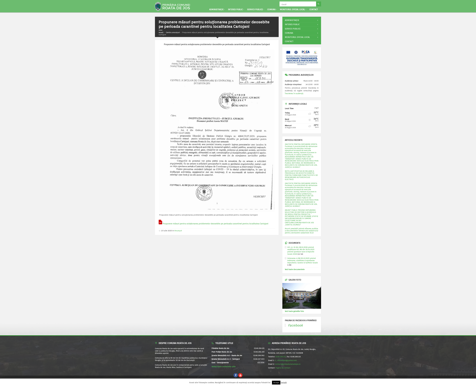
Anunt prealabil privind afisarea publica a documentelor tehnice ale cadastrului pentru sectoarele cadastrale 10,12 (301, 231)
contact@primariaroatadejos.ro (287, 364)
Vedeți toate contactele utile (224, 367)
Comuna (271, 9)
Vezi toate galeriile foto (294, 311)
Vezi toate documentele (295, 269)
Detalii (284, 383)
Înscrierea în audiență (294, 93)
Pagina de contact (282, 368)
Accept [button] (276, 383)
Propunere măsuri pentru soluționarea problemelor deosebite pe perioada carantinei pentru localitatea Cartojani (215, 223)
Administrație (216, 9)
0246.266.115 (280, 357)
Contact (313, 9)
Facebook (295, 325)
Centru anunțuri (173, 32)
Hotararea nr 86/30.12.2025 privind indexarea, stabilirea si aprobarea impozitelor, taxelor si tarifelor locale (302, 260)
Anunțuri (178, 231)
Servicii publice (255, 9)
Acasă (161, 32)
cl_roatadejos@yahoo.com (286, 360)
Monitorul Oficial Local (292, 9)
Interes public (235, 9)
